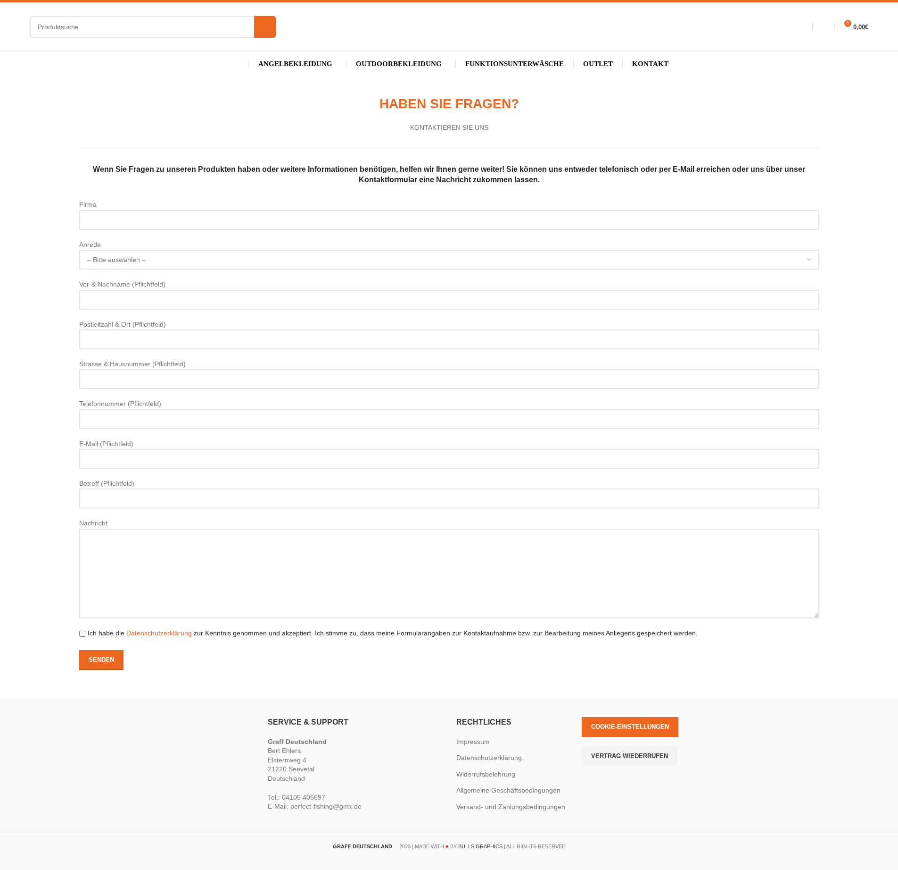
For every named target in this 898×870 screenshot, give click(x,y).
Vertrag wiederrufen (629, 756)
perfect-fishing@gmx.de (326, 806)
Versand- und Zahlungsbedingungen (510, 807)
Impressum (473, 741)
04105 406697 (303, 797)
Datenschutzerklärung (159, 633)
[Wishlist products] (821, 26)
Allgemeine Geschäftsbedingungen (508, 790)
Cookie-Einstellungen (630, 726)
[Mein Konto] (799, 26)
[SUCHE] (265, 27)
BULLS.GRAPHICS (480, 846)
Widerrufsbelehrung (485, 774)
